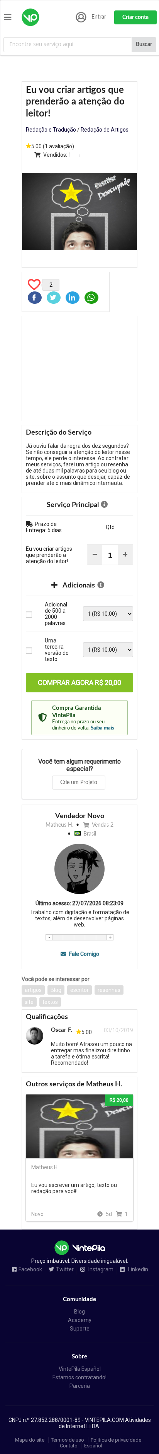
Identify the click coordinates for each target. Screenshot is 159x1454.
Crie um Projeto (78, 782)
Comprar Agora (79, 682)
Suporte (80, 1329)
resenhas (109, 990)
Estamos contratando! (79, 1377)
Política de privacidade (116, 1439)
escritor (79, 990)
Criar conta (135, 17)
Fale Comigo (83, 954)
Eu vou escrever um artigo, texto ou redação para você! (74, 1188)
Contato (69, 1445)
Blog (56, 990)
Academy (79, 1320)
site (29, 1002)
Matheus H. (59, 825)
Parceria (79, 1386)
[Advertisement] (79, 368)
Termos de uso (67, 1439)
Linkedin (137, 1269)
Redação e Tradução (51, 130)
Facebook (30, 1269)
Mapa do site (29, 1439)
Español (93, 1445)
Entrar (98, 17)
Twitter (65, 1269)
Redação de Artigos (105, 130)
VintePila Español (80, 1369)
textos (50, 1002)
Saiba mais (102, 728)
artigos (33, 990)
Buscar (144, 44)
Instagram (100, 1269)
